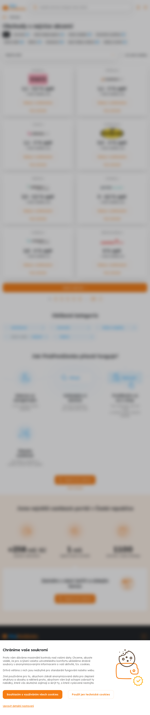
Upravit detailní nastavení (18, 706)
